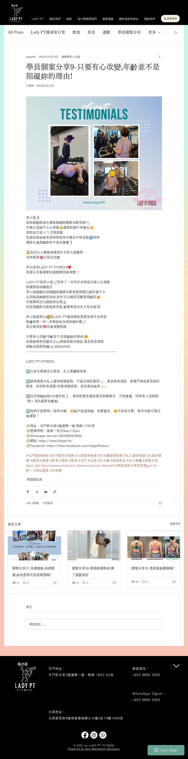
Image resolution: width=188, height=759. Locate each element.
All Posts (15, 32)
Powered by (76, 749)
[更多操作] (160, 57)
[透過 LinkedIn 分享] (46, 492)
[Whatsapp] (102, 735)
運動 (106, 32)
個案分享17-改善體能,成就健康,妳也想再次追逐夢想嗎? (33, 572)
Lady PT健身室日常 (48, 32)
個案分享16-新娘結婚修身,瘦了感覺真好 (93, 572)
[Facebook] (84, 735)
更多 (152, 32)
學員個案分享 (129, 32)
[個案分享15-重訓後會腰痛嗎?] (153, 545)
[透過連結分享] (55, 492)
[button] (175, 32)
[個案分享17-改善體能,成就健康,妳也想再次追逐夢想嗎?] (34, 545)
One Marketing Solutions (102, 749)
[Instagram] (93, 735)
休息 (91, 32)
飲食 (76, 32)
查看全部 (175, 523)
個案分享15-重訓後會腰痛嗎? (152, 568)
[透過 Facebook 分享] (28, 492)
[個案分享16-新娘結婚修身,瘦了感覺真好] (94, 545)
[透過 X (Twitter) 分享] (37, 492)
